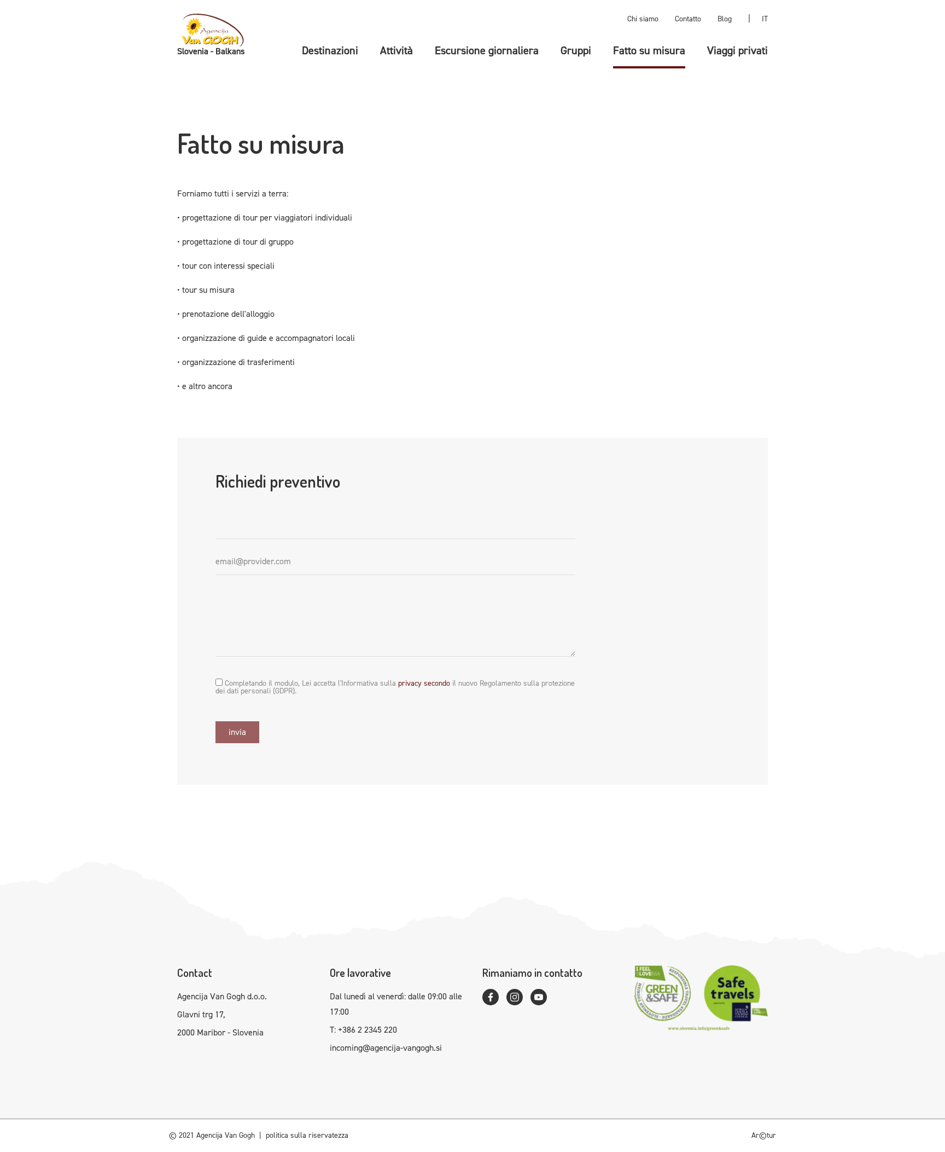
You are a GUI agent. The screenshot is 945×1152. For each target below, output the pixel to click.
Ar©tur (763, 1135)
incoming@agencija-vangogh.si (386, 1047)
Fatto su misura (649, 50)
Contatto (688, 19)
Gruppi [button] (576, 50)
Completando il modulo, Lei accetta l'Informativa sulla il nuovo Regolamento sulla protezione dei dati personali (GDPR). (395, 687)
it (765, 19)
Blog (725, 19)
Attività (396, 50)
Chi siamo (642, 19)
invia (237, 732)
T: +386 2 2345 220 (363, 1029)
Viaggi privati (737, 50)
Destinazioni (330, 50)
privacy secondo (424, 683)
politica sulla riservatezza (307, 1135)
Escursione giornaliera (487, 50)
